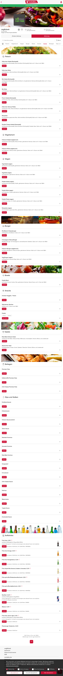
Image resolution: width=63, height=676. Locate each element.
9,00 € (4, 168)
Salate (45, 44)
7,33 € (4, 308)
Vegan (22, 43)
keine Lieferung (17, 36)
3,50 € (4, 630)
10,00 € (4, 177)
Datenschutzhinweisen (12, 666)
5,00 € (4, 373)
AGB (5, 654)
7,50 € (4, 391)
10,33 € (4, 194)
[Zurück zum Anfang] (31, 641)
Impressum (7, 650)
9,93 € (4, 186)
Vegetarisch (14, 43)
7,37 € (4, 382)
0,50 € (4, 406)
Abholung (46, 36)
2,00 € (4, 611)
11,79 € (4, 93)
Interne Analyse (24, 669)
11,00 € (4, 235)
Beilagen (51, 43)
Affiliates (52, 669)
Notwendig (11, 669)
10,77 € (4, 144)
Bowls (33, 43)
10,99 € (4, 153)
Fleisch (7, 43)
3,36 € (4, 546)
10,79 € (4, 74)
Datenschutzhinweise (10, 652)
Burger (28, 43)
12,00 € (4, 341)
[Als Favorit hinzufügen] (22, 29)
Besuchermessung (39, 669)
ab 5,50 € (5, 318)
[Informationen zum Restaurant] (19, 29)
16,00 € (4, 111)
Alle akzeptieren (48, 672)
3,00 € (4, 572)
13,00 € (4, 128)
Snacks (39, 43)
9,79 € (4, 65)
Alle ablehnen (14, 672)
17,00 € (4, 120)
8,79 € (4, 102)
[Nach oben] (2, 43)
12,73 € (4, 212)
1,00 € (4, 450)
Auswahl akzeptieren (31, 672)
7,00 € (4, 300)
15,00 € (4, 203)
